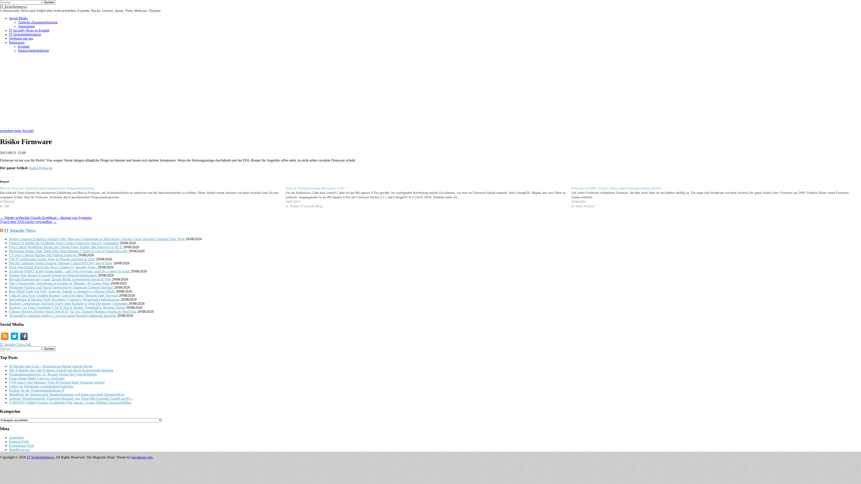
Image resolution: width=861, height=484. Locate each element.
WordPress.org (19, 450)
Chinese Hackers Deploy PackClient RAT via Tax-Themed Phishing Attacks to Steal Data (73, 311)
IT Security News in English (29, 30)
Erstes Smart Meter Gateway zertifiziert (37, 378)
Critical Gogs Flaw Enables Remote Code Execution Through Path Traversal (63, 295)
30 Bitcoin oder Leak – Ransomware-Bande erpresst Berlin (51, 366)
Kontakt (23, 46)
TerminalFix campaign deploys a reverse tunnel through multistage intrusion (62, 316)
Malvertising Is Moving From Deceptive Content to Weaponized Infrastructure (64, 299)
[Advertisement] (430, 93)
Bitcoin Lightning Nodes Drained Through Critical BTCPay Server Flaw (61, 263)
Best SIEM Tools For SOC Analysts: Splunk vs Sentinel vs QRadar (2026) (62, 291)
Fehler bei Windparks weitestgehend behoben (41, 386)
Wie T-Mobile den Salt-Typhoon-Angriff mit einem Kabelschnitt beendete (61, 370)
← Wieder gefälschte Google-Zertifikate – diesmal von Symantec (46, 218)
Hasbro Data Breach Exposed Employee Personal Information (53, 275)
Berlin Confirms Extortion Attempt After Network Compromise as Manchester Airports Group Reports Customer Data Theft (97, 239)
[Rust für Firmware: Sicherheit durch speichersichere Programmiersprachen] (143, 197)
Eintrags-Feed (19, 441)
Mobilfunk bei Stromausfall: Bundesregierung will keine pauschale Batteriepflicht (66, 394)
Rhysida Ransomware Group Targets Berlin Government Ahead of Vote (60, 279)
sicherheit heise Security (17, 131)
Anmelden (16, 437)
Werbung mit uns (21, 38)
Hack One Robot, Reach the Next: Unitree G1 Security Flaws (53, 267)
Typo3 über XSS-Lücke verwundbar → (28, 222)
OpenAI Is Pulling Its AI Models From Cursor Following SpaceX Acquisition (64, 243)
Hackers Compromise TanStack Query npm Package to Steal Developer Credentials (68, 303)
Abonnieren (26, 26)
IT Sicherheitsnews (13, 7)
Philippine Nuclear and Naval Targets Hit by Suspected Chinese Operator (61, 287)
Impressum (16, 42)
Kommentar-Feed (21, 445)
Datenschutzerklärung (33, 50)
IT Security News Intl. (16, 344)
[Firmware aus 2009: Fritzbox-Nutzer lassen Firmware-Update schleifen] (714, 197)
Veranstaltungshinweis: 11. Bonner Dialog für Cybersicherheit (53, 374)
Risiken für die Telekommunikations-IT (37, 390)
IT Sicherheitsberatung (25, 34)
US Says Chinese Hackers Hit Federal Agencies (43, 255)
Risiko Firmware (41, 168)
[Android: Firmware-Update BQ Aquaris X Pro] (428, 197)
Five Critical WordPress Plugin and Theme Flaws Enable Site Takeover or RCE (65, 247)
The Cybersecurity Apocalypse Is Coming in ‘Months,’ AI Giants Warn (59, 283)
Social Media (18, 18)
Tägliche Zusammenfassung (38, 22)
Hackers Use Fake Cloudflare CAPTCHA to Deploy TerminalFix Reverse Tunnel (67, 307)
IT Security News (20, 230)
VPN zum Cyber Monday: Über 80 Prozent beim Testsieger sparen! (57, 382)
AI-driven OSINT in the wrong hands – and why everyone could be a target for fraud (69, 271)
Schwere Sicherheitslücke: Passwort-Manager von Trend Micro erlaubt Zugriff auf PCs (70, 398)
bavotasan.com (141, 457)
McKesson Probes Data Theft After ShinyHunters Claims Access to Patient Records (68, 251)
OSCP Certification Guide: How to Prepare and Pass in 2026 (52, 259)
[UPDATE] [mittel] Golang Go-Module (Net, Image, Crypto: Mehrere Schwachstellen (70, 402)
